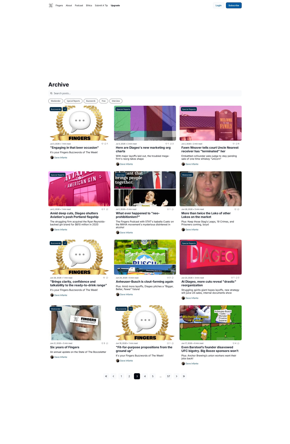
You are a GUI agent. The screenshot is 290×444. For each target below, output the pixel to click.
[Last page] (184, 376)
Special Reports (73, 101)
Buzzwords (90, 101)
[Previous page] (113, 376)
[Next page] (177, 376)
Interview (116, 101)
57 (168, 376)
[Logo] (50, 5)
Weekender (56, 101)
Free (104, 101)
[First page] (106, 376)
